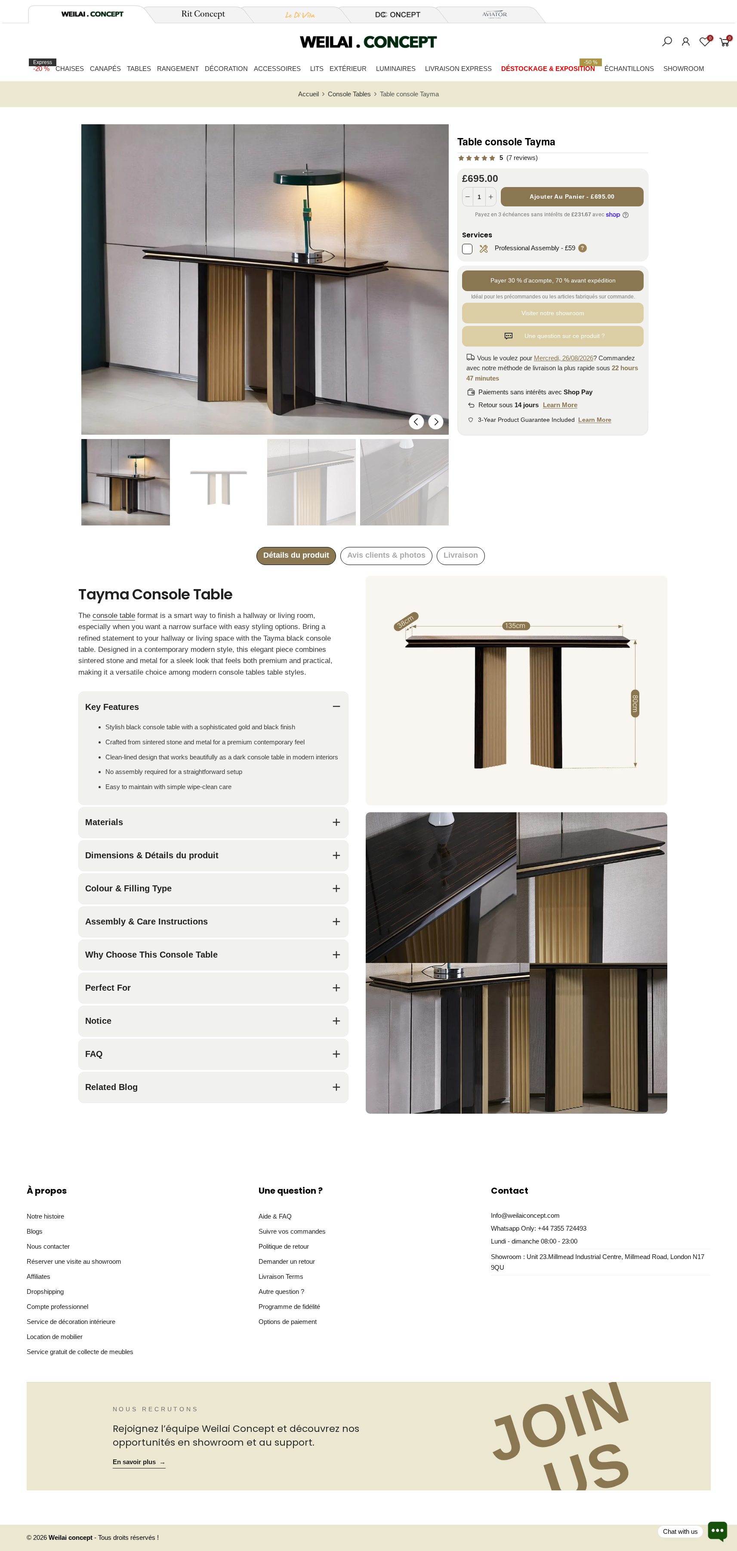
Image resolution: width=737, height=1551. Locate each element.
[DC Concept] (393, 14)
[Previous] (416, 421)
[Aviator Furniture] (490, 14)
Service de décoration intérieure (71, 1321)
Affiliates (38, 1276)
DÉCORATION (226, 68)
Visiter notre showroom (552, 313)
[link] (497, 158)
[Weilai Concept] (92, 14)
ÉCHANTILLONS (629, 68)
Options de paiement (288, 1321)
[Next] (435, 421)
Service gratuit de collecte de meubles (80, 1351)
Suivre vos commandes (292, 1231)
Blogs (35, 1231)
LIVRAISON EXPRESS (458, 68)
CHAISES (70, 68)
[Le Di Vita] (296, 14)
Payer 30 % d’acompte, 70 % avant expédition (553, 280)
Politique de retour (284, 1246)
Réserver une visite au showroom (74, 1261)
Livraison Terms (281, 1276)
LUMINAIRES (396, 68)
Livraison (461, 555)
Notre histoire (45, 1216)
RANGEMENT (178, 68)
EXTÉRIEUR (348, 68)
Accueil (308, 94)
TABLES (139, 68)
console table (114, 615)
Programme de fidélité (289, 1306)
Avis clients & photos (386, 555)
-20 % (42, 65)
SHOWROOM (683, 68)
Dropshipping (45, 1291)
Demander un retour (287, 1261)
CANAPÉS (105, 68)
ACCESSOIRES (277, 68)
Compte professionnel (57, 1306)
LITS (317, 68)
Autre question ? (281, 1291)
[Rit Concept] (198, 14)
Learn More (560, 404)
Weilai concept (71, 1537)
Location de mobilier (55, 1336)
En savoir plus (139, 1462)
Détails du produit (296, 555)
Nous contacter (48, 1246)
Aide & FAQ (275, 1216)
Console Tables (349, 94)
